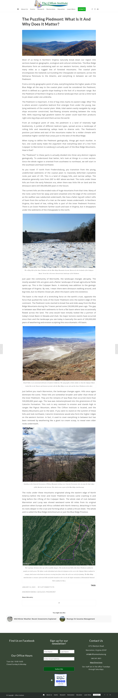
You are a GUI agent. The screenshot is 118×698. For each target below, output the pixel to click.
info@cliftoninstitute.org (96, 654)
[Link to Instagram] (95, 9)
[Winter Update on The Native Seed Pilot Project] (1, 349)
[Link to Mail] (97, 9)
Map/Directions (96, 662)
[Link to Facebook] (92, 9)
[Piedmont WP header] (59, 43)
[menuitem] (18, 9)
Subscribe (59, 669)
